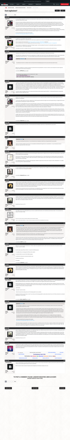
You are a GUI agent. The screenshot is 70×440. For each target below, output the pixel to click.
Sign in (58, 4)
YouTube (20, 76)
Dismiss (47, 1)
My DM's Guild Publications (52, 352)
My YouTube (61, 352)
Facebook (23, 76)
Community (30, 4)
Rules (18, 4)
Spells (31, 356)
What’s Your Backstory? (58, 354)
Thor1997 (21, 139)
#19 (64, 342)
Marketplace (38, 4)
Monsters (34, 356)
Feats (37, 356)
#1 (64, 17)
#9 (64, 165)
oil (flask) (29, 168)
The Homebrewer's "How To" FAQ (39, 354)
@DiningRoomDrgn (27, 76)
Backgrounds (46, 356)
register (42, 377)
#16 (64, 278)
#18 (64, 328)
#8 (64, 151)
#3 (64, 51)
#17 (64, 301)
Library (23, 4)
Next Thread (62, 388)
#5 (64, 95)
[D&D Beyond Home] (4, 4)
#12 (64, 208)
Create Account (64, 4)
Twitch (17, 76)
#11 (64, 194)
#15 (64, 264)
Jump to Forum (35, 388)
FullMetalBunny (22, 58)
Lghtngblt (21, 225)
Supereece (21, 303)
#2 (64, 36)
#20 (64, 360)
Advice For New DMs (21, 354)
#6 (64, 122)
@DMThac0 (32, 76)
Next (15, 14)
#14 (64, 243)
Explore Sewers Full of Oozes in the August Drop (32, 1)
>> (23, 139)
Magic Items (41, 356)
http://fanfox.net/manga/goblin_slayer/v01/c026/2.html (25, 33)
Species (54, 356)
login (35, 377)
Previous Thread (8, 388)
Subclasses (50, 356)
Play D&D (11, 4)
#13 (64, 223)
